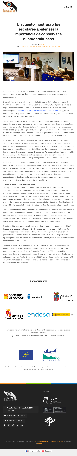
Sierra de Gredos (54, 46)
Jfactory (39, 443)
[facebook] (4, 425)
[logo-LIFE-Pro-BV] (10, 391)
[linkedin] (21, 425)
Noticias (42, 44)
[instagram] (13, 425)
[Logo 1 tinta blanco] (52, 397)
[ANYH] (50, 416)
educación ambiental (28, 46)
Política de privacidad (41, 441)
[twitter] (9, 425)
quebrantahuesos (42, 46)
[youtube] (17, 425)
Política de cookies (56, 441)
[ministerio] (54, 407)
